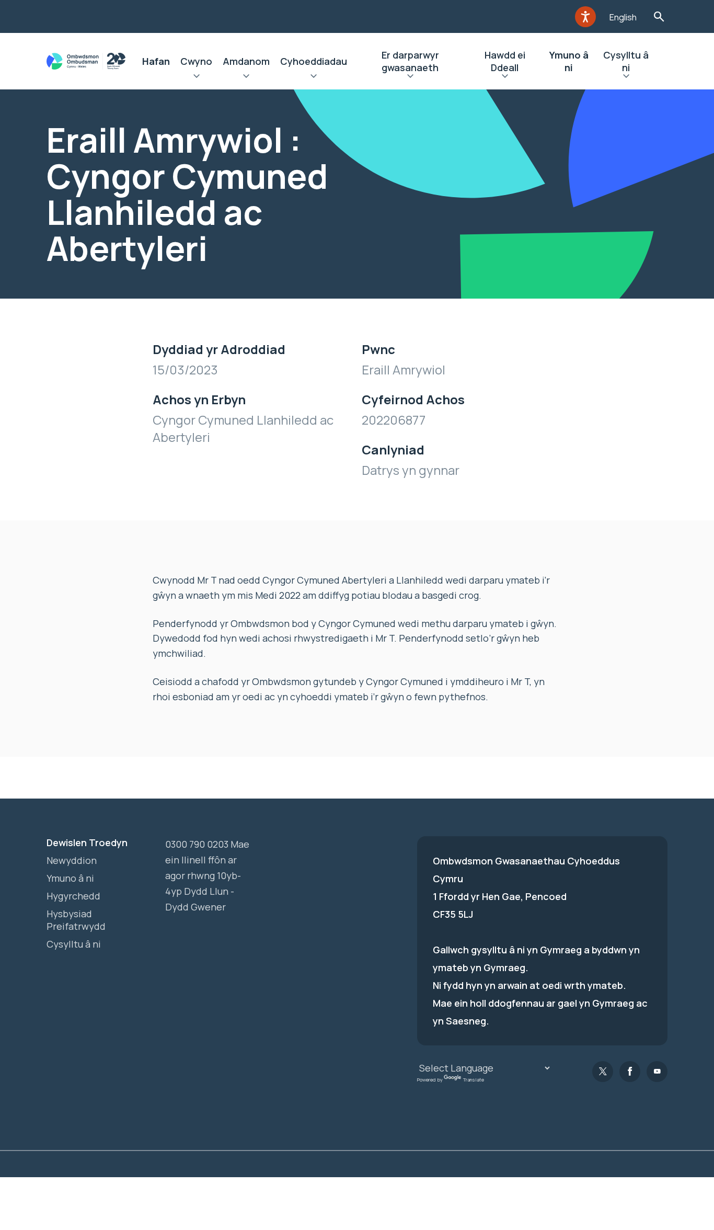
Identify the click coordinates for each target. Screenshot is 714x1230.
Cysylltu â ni (626, 61)
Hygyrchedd (73, 896)
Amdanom (246, 61)
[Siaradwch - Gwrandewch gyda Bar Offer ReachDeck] (585, 16)
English (623, 17)
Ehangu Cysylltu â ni (626, 77)
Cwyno (196, 61)
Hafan (156, 61)
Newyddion (72, 860)
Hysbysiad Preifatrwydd (76, 919)
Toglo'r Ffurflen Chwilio (658, 16)
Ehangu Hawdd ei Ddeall (505, 77)
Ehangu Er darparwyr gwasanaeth (410, 77)
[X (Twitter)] (602, 1071)
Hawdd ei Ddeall (505, 61)
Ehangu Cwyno (196, 77)
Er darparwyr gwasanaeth (410, 61)
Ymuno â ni (569, 61)
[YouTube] (657, 1071)
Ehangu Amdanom (246, 77)
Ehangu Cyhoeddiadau (313, 77)
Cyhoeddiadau (313, 61)
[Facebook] (629, 1071)
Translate (473, 1079)
